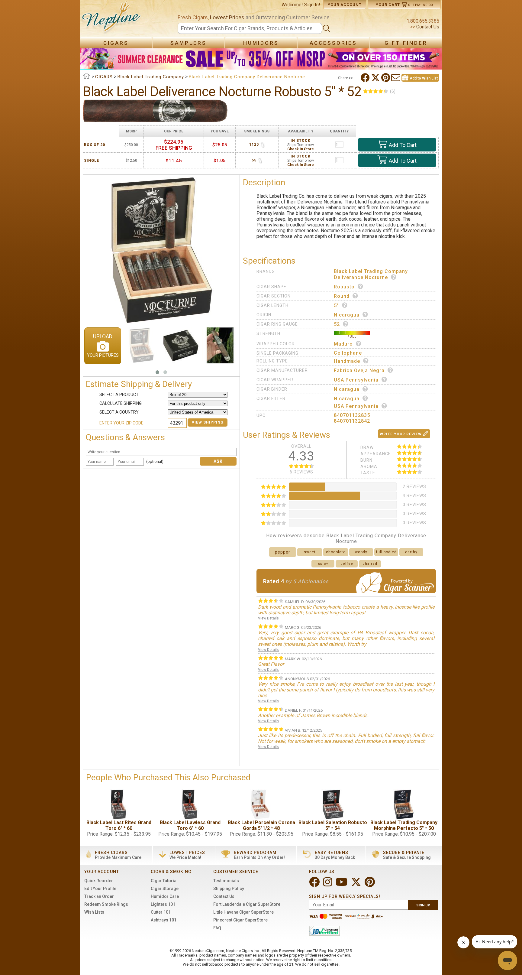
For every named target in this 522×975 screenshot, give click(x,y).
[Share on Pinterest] (386, 77)
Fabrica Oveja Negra (359, 370)
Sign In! (312, 5)
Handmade (347, 361)
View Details (268, 618)
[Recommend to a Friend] (396, 77)
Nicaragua (346, 315)
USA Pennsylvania (356, 380)
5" (336, 305)
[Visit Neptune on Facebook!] (315, 884)
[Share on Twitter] (376, 77)
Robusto (344, 287)
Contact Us (427, 27)
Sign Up (423, 905)
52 (337, 324)
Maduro (343, 344)
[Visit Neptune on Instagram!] (328, 884)
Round (342, 296)
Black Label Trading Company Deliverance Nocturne (371, 274)
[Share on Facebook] (366, 77)
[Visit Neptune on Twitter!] (356, 884)
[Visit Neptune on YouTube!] (342, 884)
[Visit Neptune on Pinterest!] (370, 884)
